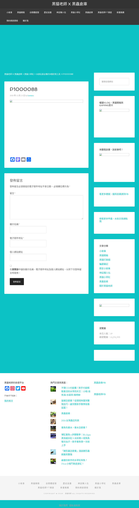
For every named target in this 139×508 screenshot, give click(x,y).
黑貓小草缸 (104, 277)
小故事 (102, 251)
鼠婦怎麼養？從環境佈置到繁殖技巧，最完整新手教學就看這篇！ (75, 404)
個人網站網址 (16, 252)
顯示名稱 (15, 224)
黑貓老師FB (100, 394)
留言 (12, 193)
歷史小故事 (104, 268)
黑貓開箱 (103, 255)
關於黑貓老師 (105, 285)
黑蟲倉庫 (103, 281)
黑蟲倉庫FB (100, 382)
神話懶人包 (104, 272)
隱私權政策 (74, 505)
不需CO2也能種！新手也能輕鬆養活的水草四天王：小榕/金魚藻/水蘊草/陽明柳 (75, 391)
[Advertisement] (69, 44)
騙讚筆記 (103, 264)
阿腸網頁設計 (133, 501)
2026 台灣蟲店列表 (70, 420)
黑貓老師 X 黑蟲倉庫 (69, 4)
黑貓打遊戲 (104, 259)
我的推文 (8, 400)
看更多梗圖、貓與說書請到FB (113, 194)
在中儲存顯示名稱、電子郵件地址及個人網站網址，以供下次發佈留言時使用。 (45, 271)
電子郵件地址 (17, 238)
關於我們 (63, 505)
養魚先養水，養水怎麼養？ (74, 427)
